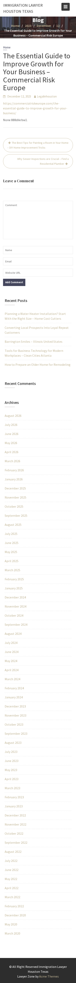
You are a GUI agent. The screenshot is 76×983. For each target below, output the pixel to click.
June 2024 (11, 652)
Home (7, 47)
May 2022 (11, 879)
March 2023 (12, 788)
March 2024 (12, 679)
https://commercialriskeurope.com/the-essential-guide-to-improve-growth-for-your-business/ (35, 108)
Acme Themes (49, 976)
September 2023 (16, 733)
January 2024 (14, 697)
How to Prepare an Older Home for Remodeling (38, 365)
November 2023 (15, 715)
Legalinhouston (47, 96)
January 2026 (14, 479)
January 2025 (14, 588)
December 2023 (15, 706)
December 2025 (15, 488)
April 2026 (11, 452)
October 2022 (14, 833)
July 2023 (11, 752)
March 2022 (12, 897)
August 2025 (13, 525)
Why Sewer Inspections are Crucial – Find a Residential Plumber (43, 161)
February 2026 (14, 470)
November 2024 (15, 606)
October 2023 (14, 724)
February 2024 (14, 688)
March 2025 (12, 570)
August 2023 (13, 743)
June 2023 (11, 761)
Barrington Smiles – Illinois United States (33, 342)
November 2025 (15, 497)
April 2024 (11, 670)
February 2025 (14, 579)
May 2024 (11, 661)
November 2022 (15, 824)
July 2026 (11, 425)
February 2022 (14, 906)
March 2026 (12, 461)
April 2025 (11, 561)
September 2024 (16, 624)
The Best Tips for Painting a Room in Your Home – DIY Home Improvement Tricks (38, 145)
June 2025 (11, 543)
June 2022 (11, 870)
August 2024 (13, 634)
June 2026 (11, 434)
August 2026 (13, 416)
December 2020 (15, 915)
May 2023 (11, 770)
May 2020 (11, 924)
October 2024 (14, 615)
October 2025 (14, 506)
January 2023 (14, 806)
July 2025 (11, 534)
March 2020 (12, 933)
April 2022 (11, 888)
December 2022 (15, 815)
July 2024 (11, 643)
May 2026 (11, 443)
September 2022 (16, 842)
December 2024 (15, 597)
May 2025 (11, 552)
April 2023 (11, 779)
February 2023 (14, 797)
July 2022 (11, 861)
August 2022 (13, 852)
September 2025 (16, 516)
